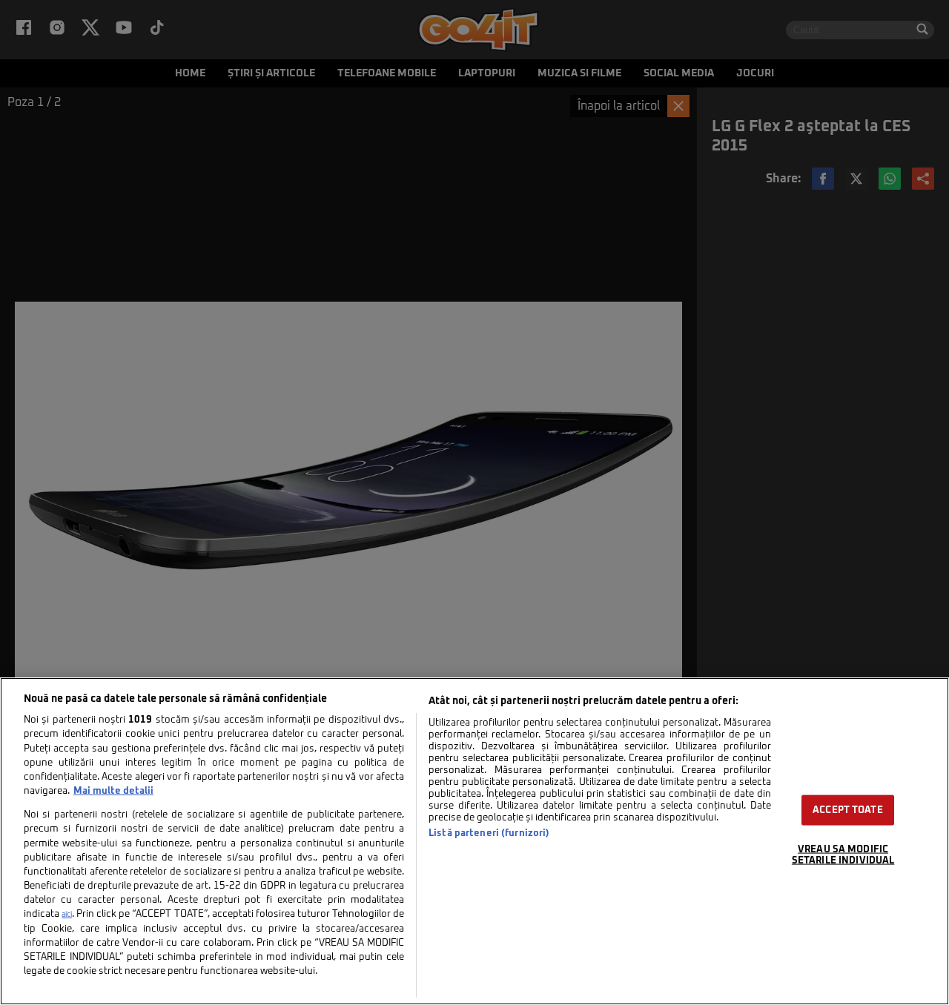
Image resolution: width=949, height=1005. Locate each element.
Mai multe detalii (113, 791)
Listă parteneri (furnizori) (489, 833)
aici (67, 914)
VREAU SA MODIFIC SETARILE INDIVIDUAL (843, 854)
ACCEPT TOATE (848, 810)
